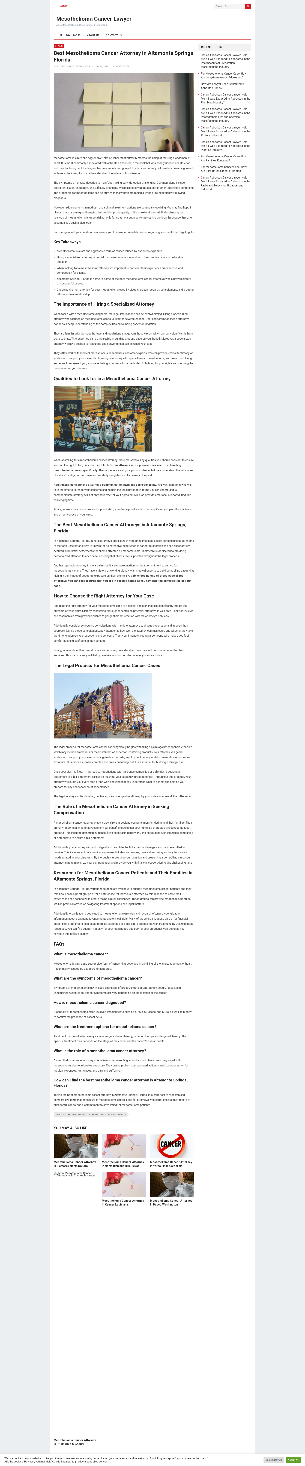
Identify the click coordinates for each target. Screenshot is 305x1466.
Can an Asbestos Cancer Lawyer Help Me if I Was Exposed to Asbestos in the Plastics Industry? (225, 146)
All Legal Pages (69, 35)
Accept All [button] (293, 1460)
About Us (93, 35)
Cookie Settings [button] (274, 1460)
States (58, 46)
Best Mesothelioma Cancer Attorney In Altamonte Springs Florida (90, 1115)
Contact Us (114, 35)
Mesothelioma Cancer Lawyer (93, 18)
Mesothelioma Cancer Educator (72, 66)
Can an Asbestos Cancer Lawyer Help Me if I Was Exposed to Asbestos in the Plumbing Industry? (225, 98)
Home (63, 6)
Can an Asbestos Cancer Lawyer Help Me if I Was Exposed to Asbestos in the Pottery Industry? (225, 131)
